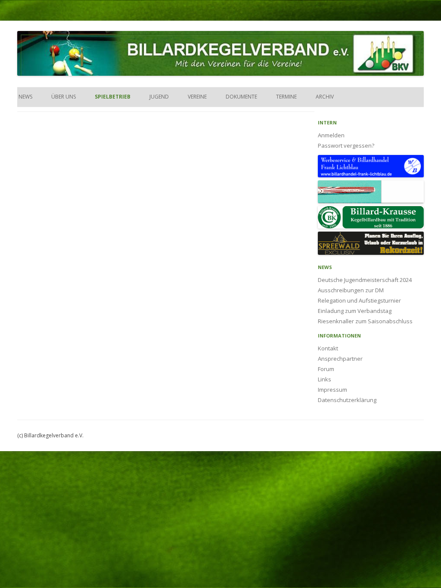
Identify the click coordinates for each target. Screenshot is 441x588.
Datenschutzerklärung (347, 400)
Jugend (159, 96)
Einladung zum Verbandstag (354, 311)
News (24, 96)
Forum (326, 369)
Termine (286, 96)
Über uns (63, 96)
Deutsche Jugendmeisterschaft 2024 (365, 280)
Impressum (332, 389)
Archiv (325, 96)
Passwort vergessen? (346, 145)
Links (324, 379)
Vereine (197, 96)
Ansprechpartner (340, 358)
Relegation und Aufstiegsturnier (359, 300)
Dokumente (241, 96)
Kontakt (328, 348)
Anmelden (331, 135)
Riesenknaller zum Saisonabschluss (365, 321)
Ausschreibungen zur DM (351, 290)
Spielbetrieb (112, 96)
